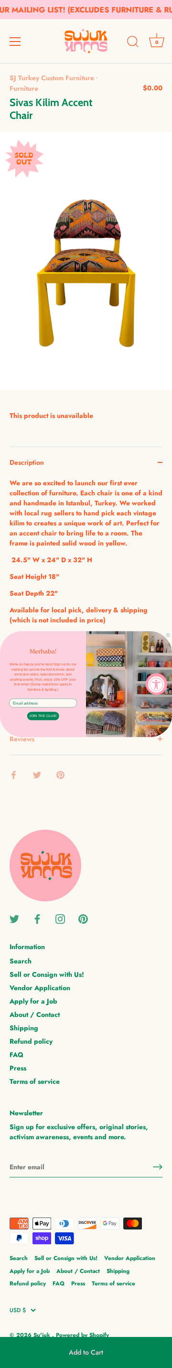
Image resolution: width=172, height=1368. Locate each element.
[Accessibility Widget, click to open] (156, 684)
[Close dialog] (168, 635)
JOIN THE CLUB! (43, 716)
